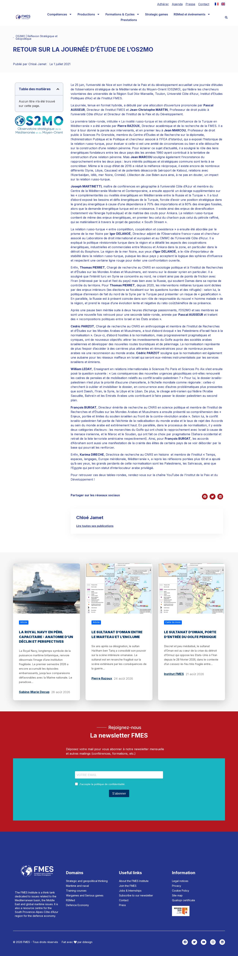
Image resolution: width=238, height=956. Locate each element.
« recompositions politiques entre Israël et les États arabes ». (118, 319)
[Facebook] (185, 942)
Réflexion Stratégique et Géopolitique (36, 37)
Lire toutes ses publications (94, 525)
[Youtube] (203, 942)
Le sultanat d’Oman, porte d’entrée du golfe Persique (190, 634)
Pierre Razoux (101, 678)
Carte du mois (173, 622)
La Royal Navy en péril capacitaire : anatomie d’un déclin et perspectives (46, 636)
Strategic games (156, 14)
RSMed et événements (189, 14)
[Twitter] (194, 942)
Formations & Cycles (120, 14)
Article (23, 622)
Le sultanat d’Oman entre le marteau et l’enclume (116, 634)
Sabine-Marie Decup (34, 692)
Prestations (129, 20)
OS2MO (20, 36)
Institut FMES (174, 674)
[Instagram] (213, 942)
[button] (226, 17)
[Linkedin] (222, 942)
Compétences (57, 14)
